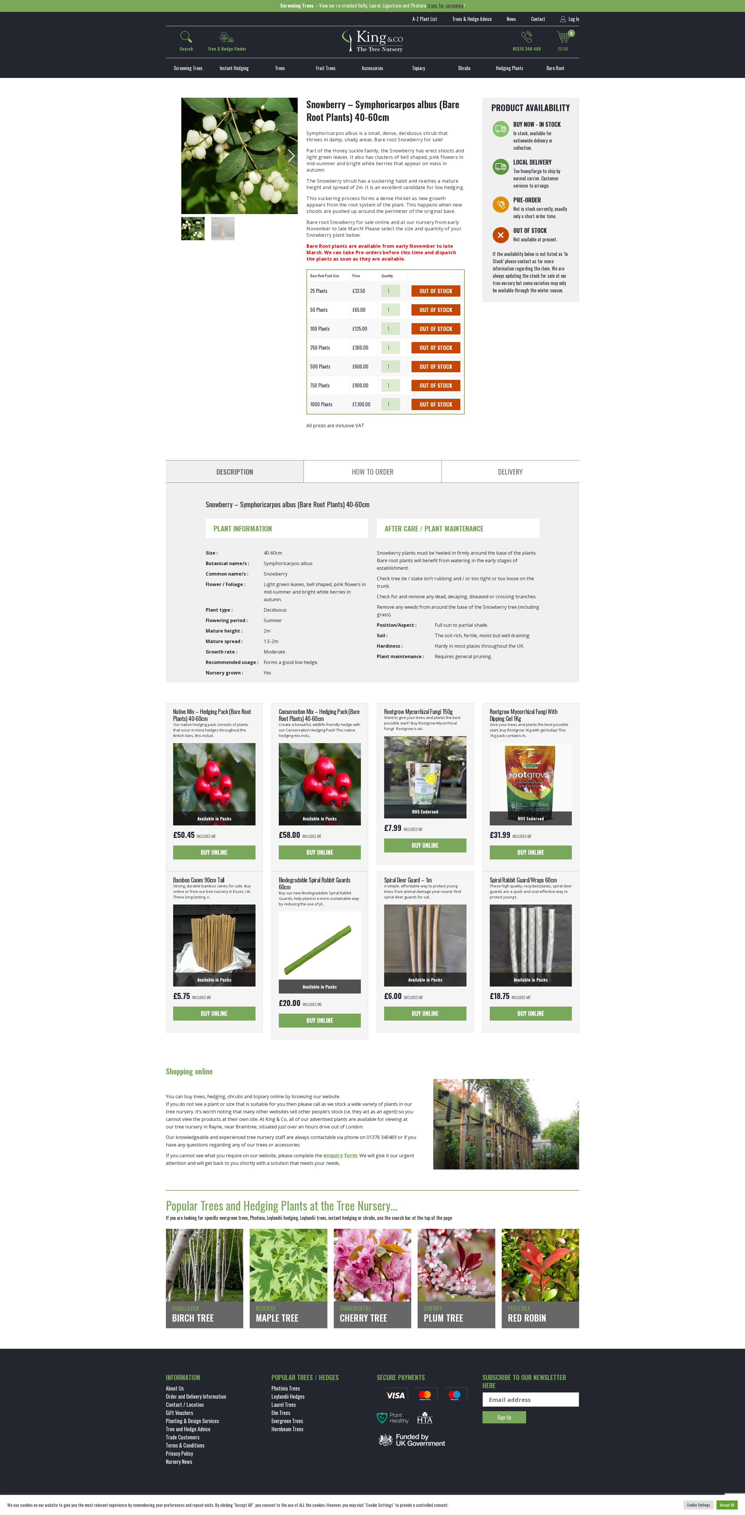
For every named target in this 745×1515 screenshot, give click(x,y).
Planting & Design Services (192, 1421)
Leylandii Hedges (288, 1396)
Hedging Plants (509, 68)
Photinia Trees (286, 1388)
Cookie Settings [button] (698, 1505)
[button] (291, 155)
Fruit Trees (326, 68)
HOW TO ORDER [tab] (372, 471)
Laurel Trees (284, 1404)
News (511, 18)
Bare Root (555, 68)
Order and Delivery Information (196, 1396)
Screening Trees (188, 68)
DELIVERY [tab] (510, 471)
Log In (573, 18)
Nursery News (179, 1461)
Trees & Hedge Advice (472, 18)
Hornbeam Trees (287, 1429)
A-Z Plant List (424, 18)
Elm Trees (281, 1412)
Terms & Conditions (185, 1445)
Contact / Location (185, 1404)
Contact (538, 18)
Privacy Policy (179, 1453)
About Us (175, 1388)
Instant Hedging (234, 68)
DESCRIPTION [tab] (235, 471)
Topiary (418, 68)
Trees (280, 68)
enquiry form (340, 1155)
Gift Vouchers (179, 1412)
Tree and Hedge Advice (188, 1429)
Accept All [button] (727, 1505)
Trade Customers (182, 1437)
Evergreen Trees (287, 1421)
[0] (563, 37)
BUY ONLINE (214, 852)
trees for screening (445, 5)
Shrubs (464, 68)
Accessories (372, 68)
